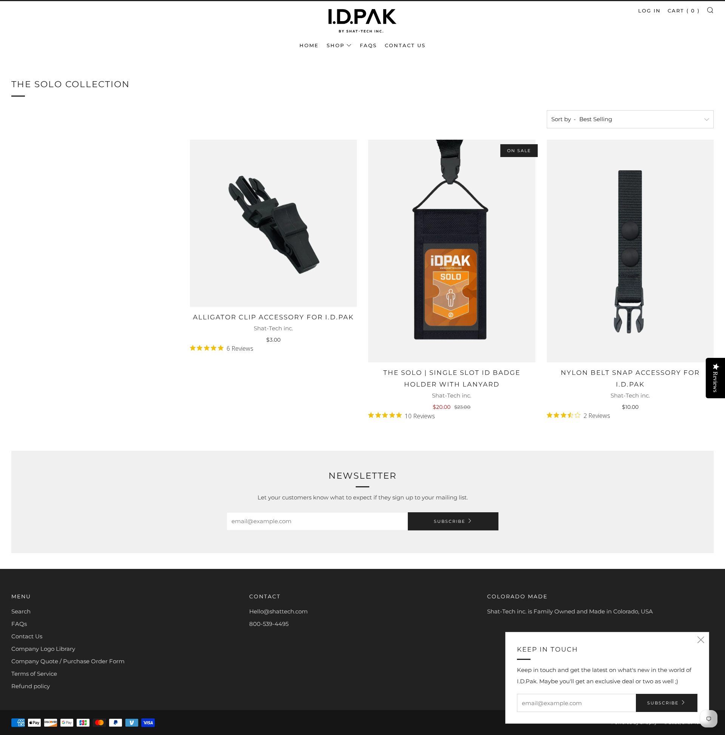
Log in (649, 11)
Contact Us (405, 45)
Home (309, 45)
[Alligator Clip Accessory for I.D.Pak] (273, 223)
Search (21, 611)
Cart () (684, 11)
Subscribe (449, 521)
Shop (335, 45)
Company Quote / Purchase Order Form (68, 661)
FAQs (368, 45)
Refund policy (30, 686)
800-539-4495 (268, 623)
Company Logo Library (43, 648)
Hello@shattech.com (278, 611)
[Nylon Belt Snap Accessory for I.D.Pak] (630, 251)
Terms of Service (34, 673)
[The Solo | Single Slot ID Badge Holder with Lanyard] (451, 251)
